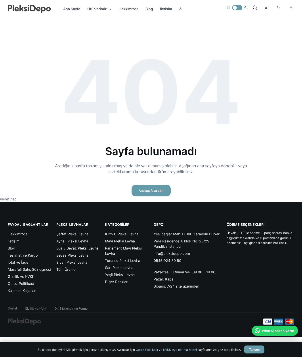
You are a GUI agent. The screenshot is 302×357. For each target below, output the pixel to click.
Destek (13, 308)
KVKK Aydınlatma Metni (180, 349)
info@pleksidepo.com (172, 253)
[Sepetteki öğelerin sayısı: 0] (278, 8)
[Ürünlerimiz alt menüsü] (110, 9)
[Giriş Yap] (180, 9)
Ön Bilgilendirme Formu (71, 308)
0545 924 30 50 (167, 260)
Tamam (254, 349)
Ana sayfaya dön (151, 190)
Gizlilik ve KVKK (36, 308)
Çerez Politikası (147, 349)
